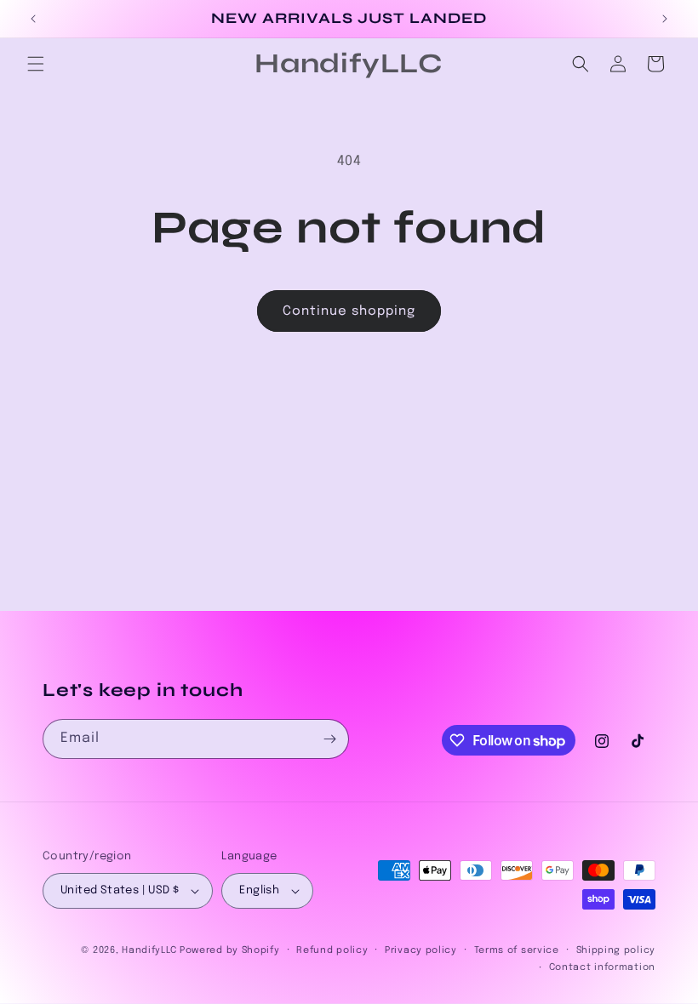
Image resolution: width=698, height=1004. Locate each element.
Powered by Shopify (230, 950)
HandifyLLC (149, 950)
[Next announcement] (665, 18)
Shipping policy (616, 950)
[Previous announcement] (33, 18)
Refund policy (332, 950)
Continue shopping (349, 311)
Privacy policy (421, 950)
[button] (35, 64)
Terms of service (516, 950)
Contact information (602, 967)
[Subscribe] (329, 739)
